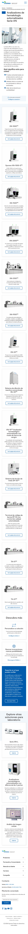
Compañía (6, 875)
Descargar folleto (11, 701)
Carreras (6, 871)
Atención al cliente (9, 866)
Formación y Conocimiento (11, 862)
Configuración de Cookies (13, 920)
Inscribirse (6, 902)
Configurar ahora (14, 636)
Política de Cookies (17, 918)
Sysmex (3, 7)
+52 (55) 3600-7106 (16, 887)
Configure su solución (13, 99)
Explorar (14, 753)
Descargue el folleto (14, 660)
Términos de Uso (10, 918)
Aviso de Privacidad (8, 916)
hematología (9, 7)
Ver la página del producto (14, 139)
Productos (6, 858)
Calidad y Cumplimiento (17, 916)
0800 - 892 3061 (10, 884)
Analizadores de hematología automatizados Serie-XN (13, 9)
